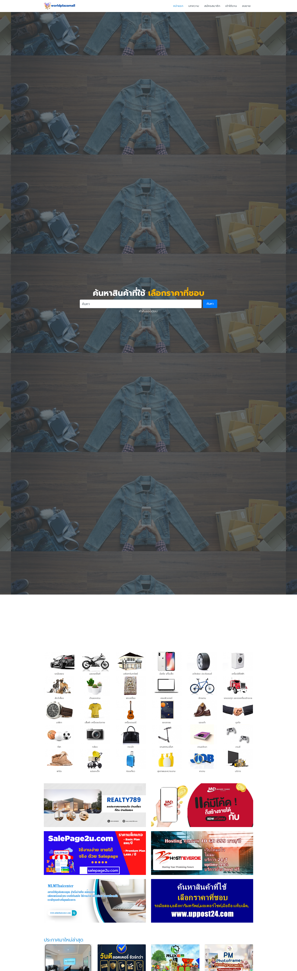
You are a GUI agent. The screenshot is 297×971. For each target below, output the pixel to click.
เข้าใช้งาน (231, 6)
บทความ (193, 6)
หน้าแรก (178, 6)
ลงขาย (246, 6)
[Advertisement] (148, 620)
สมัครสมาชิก (212, 6)
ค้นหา (210, 303)
